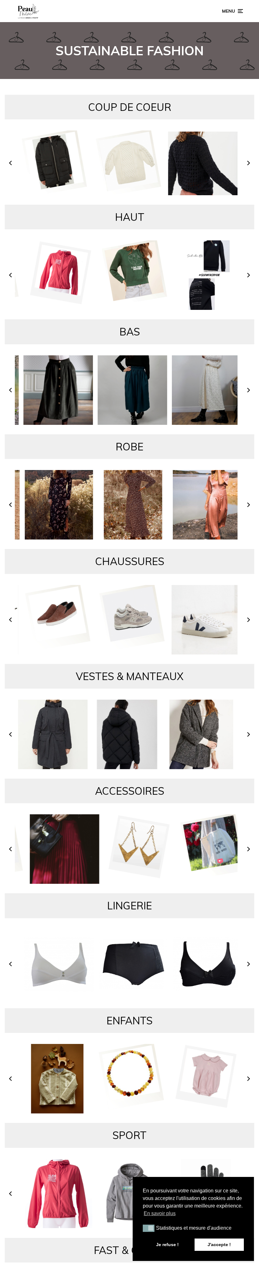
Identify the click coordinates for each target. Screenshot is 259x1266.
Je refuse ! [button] (167, 1244)
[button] (10, 165)
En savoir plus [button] (160, 1213)
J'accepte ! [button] (219, 1244)
